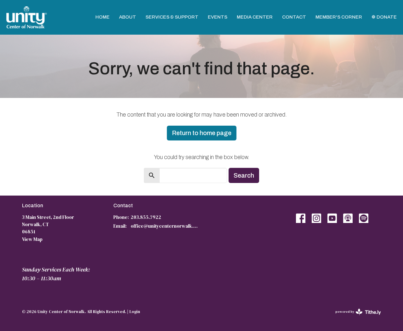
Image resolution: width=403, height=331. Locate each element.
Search (244, 175)
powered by (355, 317)
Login (134, 311)
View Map (32, 239)
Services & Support (171, 17)
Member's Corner (338, 17)
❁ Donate (384, 17)
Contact (294, 17)
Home (102, 17)
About (127, 17)
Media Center (255, 17)
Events (217, 17)
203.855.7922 (146, 217)
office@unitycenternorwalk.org (164, 226)
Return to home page (201, 132)
